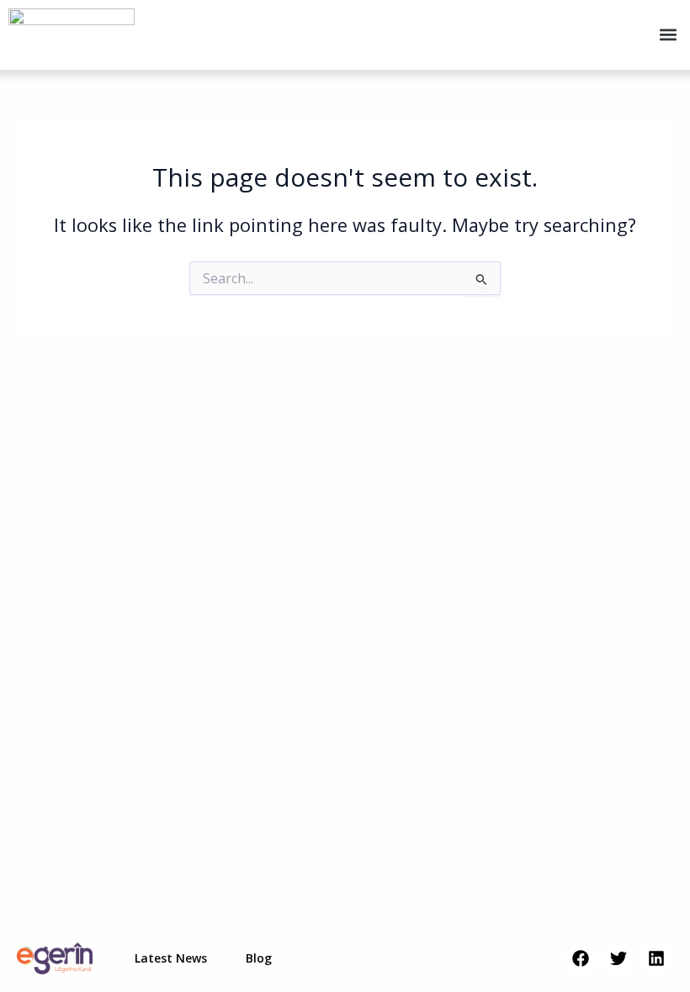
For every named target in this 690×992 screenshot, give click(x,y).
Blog (259, 958)
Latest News (171, 958)
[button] (668, 35)
